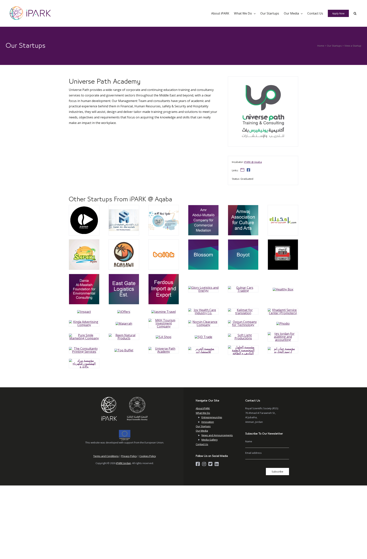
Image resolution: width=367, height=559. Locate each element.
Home (320, 45)
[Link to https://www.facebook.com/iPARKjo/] (198, 464)
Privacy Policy (129, 456)
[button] (355, 13)
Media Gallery (209, 439)
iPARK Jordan (123, 463)
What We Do (203, 413)
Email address (253, 453)
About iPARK (203, 408)
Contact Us (202, 444)
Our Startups (334, 45)
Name (248, 441)
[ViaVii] (84, 207)
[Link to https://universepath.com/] (242, 170)
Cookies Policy (147, 456)
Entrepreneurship (211, 417)
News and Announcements (217, 435)
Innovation (207, 422)
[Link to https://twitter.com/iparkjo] (210, 464)
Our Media (202, 430)
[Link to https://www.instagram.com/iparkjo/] (204, 464)
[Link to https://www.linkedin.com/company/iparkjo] (217, 464)
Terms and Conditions (106, 456)
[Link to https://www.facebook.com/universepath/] (248, 170)
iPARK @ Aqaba (253, 162)
